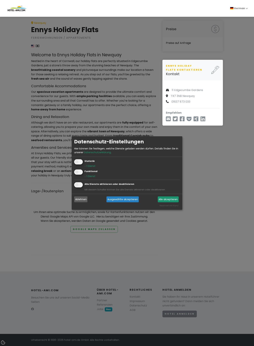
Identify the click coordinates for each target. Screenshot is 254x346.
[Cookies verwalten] (3, 342)
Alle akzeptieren (168, 199)
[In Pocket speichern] (189, 120)
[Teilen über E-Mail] (168, 120)
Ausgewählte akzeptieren (122, 199)
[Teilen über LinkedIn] (202, 120)
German (239, 8)
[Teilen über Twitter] (175, 120)
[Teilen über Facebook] (182, 120)
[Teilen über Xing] (196, 120)
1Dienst (89, 166)
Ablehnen (81, 199)
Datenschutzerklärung (97, 152)
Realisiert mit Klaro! (169, 205)
